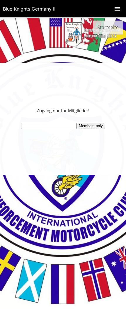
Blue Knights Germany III (30, 9)
